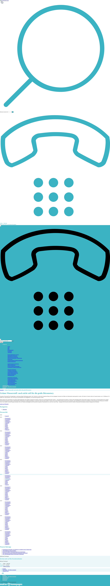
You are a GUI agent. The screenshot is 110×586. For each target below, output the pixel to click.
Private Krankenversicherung (13, 366)
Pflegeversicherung (11, 365)
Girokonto (10, 351)
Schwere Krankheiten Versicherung (15, 358)
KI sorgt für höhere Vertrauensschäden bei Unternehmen (14, 551)
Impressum (5, 580)
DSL (9, 349)
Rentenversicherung (12, 361)
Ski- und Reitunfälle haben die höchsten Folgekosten (13, 554)
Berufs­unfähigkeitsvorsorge (13, 354)
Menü (2, 342)
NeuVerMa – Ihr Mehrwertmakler (9, 386)
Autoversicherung (11, 382)
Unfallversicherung (11, 379)
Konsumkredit (10, 350)
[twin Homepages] (11, 585)
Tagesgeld (10, 352)
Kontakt (4, 387)
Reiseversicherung (11, 384)
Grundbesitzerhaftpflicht (12, 371)
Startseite (2, 390)
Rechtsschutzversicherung (13, 378)
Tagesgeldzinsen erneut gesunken (9, 550)
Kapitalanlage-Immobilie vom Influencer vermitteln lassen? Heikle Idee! (17, 549)
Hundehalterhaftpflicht (12, 381)
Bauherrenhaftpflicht (12, 374)
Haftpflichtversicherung (12, 377)
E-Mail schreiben (6, 566)
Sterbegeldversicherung (12, 355)
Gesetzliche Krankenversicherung (14, 367)
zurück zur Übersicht (4, 404)
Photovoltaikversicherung (13, 373)
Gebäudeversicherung (12, 370)
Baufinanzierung (11, 375)
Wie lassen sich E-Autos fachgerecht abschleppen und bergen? (15, 553)
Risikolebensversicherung (13, 357)
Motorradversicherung (12, 383)
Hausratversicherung (12, 369)
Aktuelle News (6, 385)
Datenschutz (5, 578)
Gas (8, 347)
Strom (9, 346)
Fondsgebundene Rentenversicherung (15, 360)
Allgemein (5, 409)
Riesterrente (10, 359)
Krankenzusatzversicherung (13, 363)
